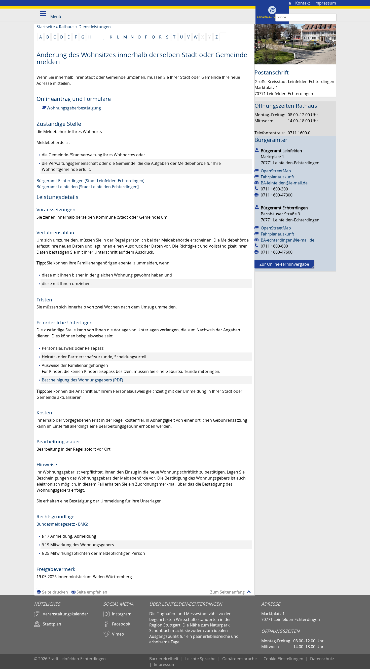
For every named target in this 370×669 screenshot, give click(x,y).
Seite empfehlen (92, 592)
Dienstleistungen (95, 26)
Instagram (121, 614)
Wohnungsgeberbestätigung (74, 108)
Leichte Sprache (200, 658)
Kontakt (302, 3)
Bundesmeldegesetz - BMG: (62, 524)
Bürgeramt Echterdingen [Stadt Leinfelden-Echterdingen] (90, 180)
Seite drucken (55, 592)
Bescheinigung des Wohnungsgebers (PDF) (82, 380)
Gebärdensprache (239, 658)
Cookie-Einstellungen (283, 658)
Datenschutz (322, 658)
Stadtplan (52, 624)
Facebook (121, 624)
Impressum (325, 3)
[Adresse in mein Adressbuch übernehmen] (256, 149)
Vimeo (118, 634)
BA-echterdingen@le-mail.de (287, 240)
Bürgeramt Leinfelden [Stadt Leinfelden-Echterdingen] (87, 186)
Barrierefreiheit (163, 658)
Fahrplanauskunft (277, 177)
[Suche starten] (332, 17)
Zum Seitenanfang (227, 592)
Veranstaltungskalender (65, 614)
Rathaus (67, 26)
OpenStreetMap (276, 171)
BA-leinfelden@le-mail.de (284, 183)
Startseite (45, 26)
